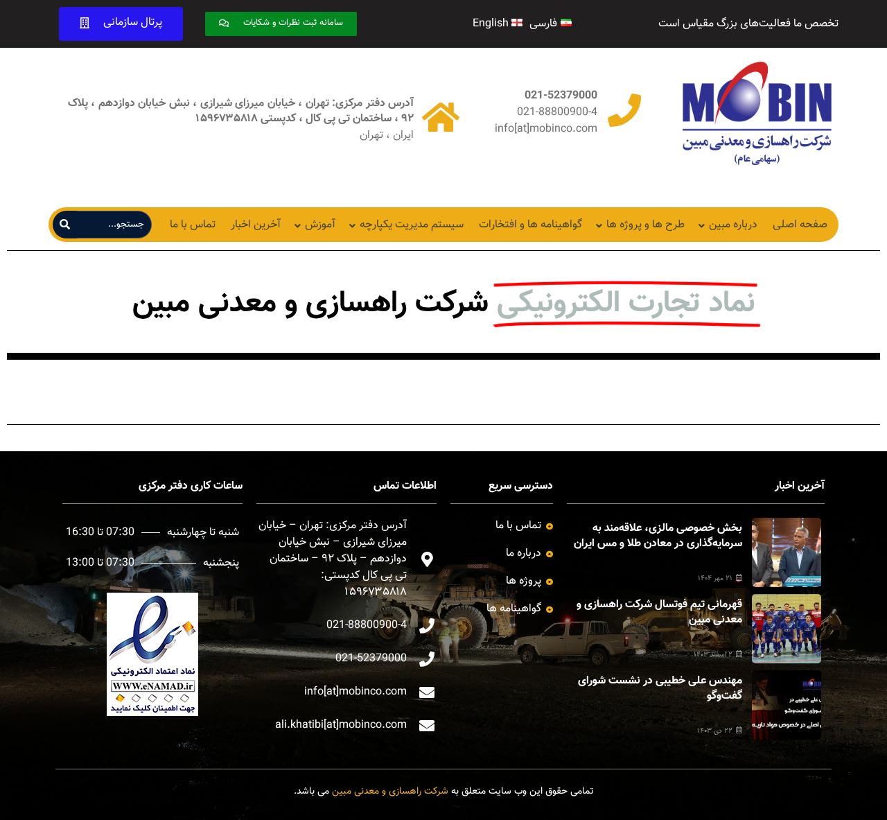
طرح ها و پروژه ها (645, 225)
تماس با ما (193, 225)
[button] (281, 24)
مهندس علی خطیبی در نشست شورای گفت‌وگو (660, 688)
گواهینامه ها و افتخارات (530, 225)
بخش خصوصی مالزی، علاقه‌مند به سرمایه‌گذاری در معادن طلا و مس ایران (658, 536)
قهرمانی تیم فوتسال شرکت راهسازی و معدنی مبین (659, 612)
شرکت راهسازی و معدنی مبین (390, 791)
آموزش (320, 225)
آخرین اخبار (256, 225)
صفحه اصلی (800, 225)
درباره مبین (733, 225)
